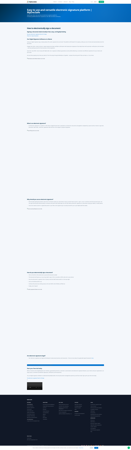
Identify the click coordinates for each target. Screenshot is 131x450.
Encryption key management (79, 413)
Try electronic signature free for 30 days (35, 378)
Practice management (62, 412)
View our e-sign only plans (32, 35)
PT (101, 445)
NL (99, 445)
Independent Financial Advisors (48, 406)
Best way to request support (95, 423)
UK (82, 445)
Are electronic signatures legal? (96, 404)
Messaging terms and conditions (96, 414)
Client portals (29, 409)
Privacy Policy (81, 447)
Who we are (93, 420)
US (85, 445)
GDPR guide (93, 411)
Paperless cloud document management (63, 408)
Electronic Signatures (30, 407)
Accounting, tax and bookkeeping (48, 404)
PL (87, 445)
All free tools (29, 438)
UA (89, 445)
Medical (44, 414)
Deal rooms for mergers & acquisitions (65, 410)
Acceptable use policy (94, 409)
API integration (93, 428)
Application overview (78, 404)
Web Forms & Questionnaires (32, 417)
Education (44, 409)
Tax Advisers (45, 419)
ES (92, 445)
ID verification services (31, 414)
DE (94, 445)
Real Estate (45, 417)
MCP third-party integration (95, 429)
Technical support (78, 407)
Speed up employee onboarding (65, 413)
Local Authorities (46, 412)
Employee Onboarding (31, 415)
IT (103, 445)
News (76, 409)
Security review (77, 415)
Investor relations (94, 426)
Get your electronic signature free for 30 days (37, 34)
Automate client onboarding (63, 406)
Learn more (54, 365)
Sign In (92, 1)
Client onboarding (30, 405)
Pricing (73, 1)
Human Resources (46, 411)
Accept (96, 447)
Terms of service (93, 406)
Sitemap (42, 445)
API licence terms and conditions (96, 407)
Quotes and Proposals (31, 412)
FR (96, 445)
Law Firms (44, 407)
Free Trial (101, 1)
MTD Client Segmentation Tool (32, 439)
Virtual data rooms (30, 410)
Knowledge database (78, 406)
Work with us (93, 421)
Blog (70, 1)
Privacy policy (93, 412)
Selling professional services (64, 404)
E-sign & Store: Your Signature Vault (33, 420)
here (92, 358)
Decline (91, 447)
